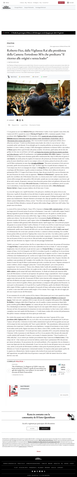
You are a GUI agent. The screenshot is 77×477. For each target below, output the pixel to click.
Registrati (45, 428)
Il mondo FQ (45, 2)
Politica (10, 43)
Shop (40, 2)
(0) (55, 374)
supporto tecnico (23, 446)
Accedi (32, 428)
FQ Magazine (36, 2)
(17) (63, 373)
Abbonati (61, 2)
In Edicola (22, 2)
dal (37, 163)
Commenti (11, 120)
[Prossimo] (68, 371)
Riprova (38, 451)
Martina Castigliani (13, 62)
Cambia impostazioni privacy (33, 463)
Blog (26, 2)
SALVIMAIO (24, 386)
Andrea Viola (62, 372)
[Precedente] (9, 371)
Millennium (30, 2)
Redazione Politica (17, 374)
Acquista (64, 395)
